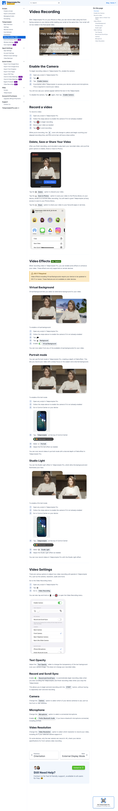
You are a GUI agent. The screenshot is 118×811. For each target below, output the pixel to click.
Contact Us (77, 768)
